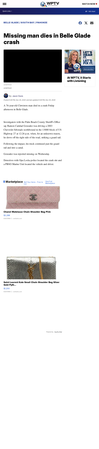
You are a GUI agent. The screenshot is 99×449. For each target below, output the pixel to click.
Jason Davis (17, 96)
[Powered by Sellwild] (58, 332)
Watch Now (89, 4)
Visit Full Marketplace (50, 182)
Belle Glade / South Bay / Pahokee (25, 22)
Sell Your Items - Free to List (33, 183)
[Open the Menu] (4, 4)
